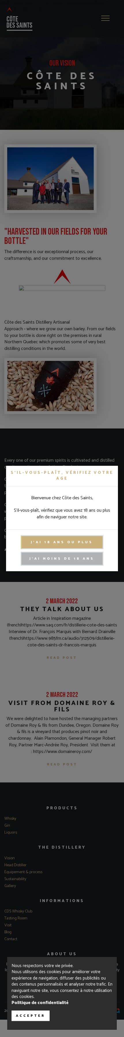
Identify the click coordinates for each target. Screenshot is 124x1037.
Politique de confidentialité (40, 1003)
